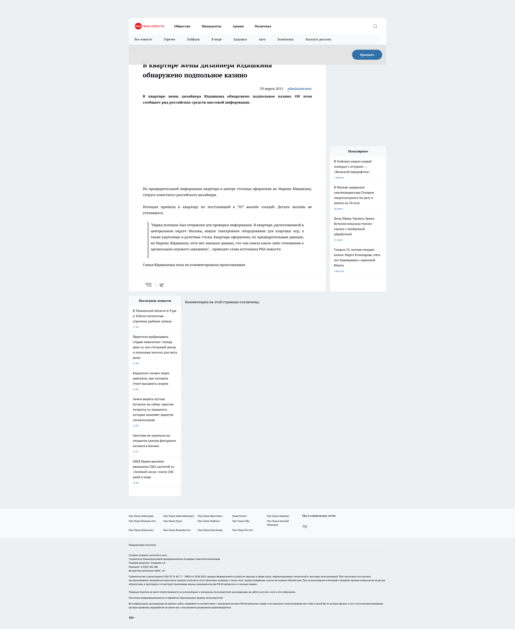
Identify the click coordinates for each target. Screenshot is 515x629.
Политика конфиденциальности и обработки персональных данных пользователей (176, 597)
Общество (182, 26)
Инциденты (211, 26)
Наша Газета (239, 515)
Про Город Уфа (240, 520)
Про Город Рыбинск (209, 520)
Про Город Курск (172, 520)
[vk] (148, 285)
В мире (217, 39)
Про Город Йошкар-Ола (142, 520)
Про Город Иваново (278, 515)
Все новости (143, 39)
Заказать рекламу (318, 39)
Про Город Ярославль (210, 515)
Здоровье (240, 39)
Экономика (285, 39)
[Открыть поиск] (375, 26)
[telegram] (163, 285)
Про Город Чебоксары (141, 515)
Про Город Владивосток (176, 529)
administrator (299, 88)
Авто (262, 39)
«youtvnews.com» (157, 555)
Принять (367, 55)
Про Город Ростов (242, 529)
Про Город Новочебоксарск (178, 515)
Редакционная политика (142, 544)
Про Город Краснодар (210, 529)
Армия (238, 26)
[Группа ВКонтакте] (305, 527)
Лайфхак (193, 39)
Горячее (169, 39)
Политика (263, 26)
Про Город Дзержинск (141, 529)
